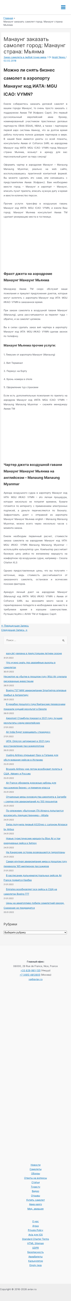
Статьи (36, 1182)
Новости (35, 1164)
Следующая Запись (14, 630)
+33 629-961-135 (30, 970)
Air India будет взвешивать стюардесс (28, 732)
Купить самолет (35, 1200)
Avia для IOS (35, 1234)
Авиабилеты (35, 1256)
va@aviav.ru (36, 979)
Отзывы (35, 1195)
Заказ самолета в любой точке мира (25, 57)
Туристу (35, 1186)
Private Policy (35, 1230)
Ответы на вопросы (35, 1178)
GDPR (35, 1247)
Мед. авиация (35, 1208)
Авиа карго (35, 1204)
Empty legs (35, 1265)
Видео (35, 1191)
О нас (35, 1221)
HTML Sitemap (35, 1243)
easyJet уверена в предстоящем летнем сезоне (34, 653)
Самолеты (36, 1169)
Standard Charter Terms (35, 1239)
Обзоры (35, 1173)
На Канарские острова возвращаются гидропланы (35, 852)
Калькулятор (35, 1261)
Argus (35, 1225)
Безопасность (35, 1252)
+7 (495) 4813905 (30, 974)
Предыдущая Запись (15, 625)
